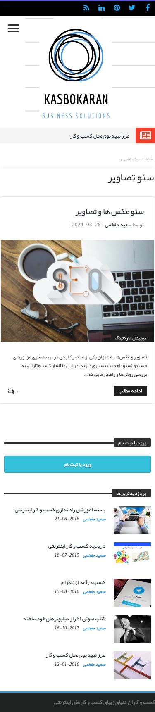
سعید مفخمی (118, 224)
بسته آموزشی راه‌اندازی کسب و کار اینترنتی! (59, 509)
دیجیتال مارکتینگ (130, 337)
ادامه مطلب (130, 391)
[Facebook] (147, 8)
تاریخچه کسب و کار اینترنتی (76, 546)
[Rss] (86, 8)
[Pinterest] (116, 8)
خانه (149, 158)
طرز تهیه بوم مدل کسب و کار (99, 136)
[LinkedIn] (101, 8)
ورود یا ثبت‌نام (77, 464)
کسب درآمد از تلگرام (83, 582)
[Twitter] (132, 8)
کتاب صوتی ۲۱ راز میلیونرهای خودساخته (64, 618)
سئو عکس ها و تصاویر (109, 211)
